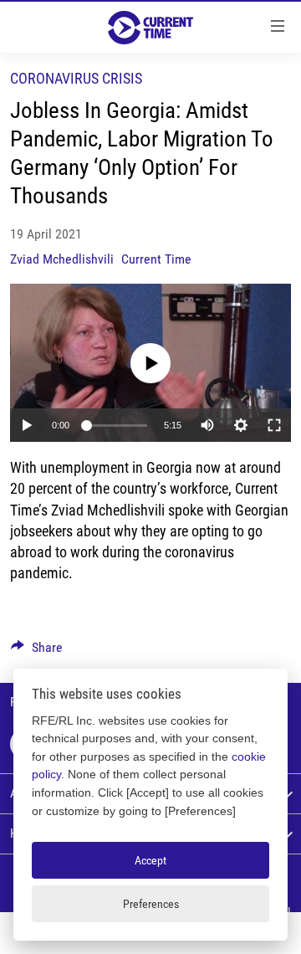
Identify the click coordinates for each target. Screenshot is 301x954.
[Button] (37, 651)
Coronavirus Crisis (76, 78)
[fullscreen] (274, 425)
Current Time (156, 259)
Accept (150, 860)
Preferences (151, 903)
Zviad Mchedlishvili (62, 259)
